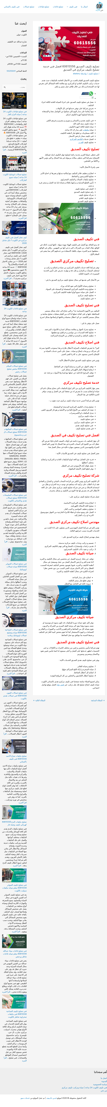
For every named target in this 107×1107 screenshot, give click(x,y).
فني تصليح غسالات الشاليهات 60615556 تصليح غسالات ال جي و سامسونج (15, 432)
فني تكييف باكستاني (11, 7)
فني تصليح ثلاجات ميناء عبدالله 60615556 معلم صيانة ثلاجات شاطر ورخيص (15, 954)
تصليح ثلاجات (58, 7)
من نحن (104, 1090)
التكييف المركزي (76, 139)
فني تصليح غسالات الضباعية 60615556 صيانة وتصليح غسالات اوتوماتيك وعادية (16, 632)
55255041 (11, 71)
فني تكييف (73, 7)
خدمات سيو (25, 1098)
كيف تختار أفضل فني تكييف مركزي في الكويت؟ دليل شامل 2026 (14, 240)
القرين (80, 142)
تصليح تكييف (93, 73)
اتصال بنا (84, 7)
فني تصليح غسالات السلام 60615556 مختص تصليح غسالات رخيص (16, 369)
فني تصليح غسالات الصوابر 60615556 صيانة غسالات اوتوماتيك (16, 567)
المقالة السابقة (98, 700)
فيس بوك (60, 685)
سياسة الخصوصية (100, 1084)
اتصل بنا (104, 1078)
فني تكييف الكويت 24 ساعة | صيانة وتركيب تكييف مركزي (84, 1087)
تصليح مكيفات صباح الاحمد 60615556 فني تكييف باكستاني (16, 759)
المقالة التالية (39, 700)
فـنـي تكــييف (51, 1098)
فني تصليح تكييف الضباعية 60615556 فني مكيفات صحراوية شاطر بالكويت (16, 1014)
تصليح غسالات (28, 7)
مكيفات (86, 130)
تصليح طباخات (43, 7)
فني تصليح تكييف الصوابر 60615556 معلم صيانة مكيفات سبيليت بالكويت (14, 888)
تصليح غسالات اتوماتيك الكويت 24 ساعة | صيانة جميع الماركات (15, 177)
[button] (68, 7)
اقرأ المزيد (22, 218)
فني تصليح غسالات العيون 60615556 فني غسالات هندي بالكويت (15, 696)
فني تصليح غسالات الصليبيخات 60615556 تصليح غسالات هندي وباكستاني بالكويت (15, 498)
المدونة (104, 1081)
